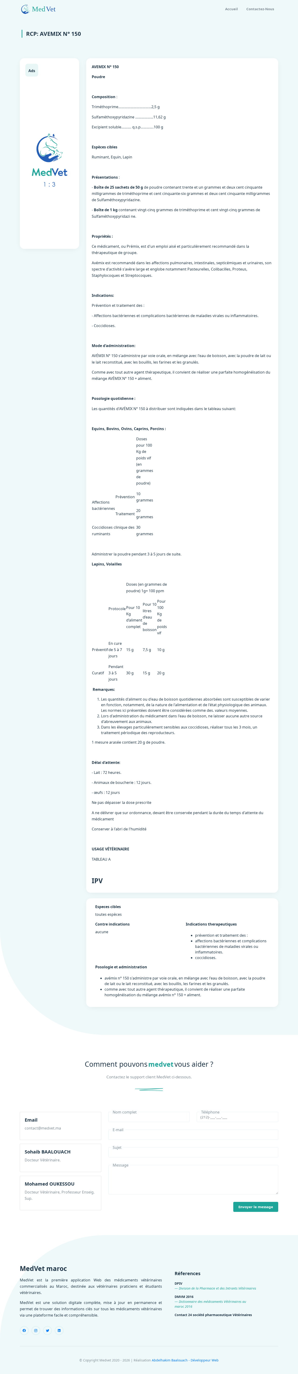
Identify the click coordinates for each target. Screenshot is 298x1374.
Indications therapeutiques (211, 924)
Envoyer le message (255, 1206)
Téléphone (210, 1112)
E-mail (118, 1129)
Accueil (231, 9)
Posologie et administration (121, 966)
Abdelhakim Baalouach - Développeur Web (185, 1360)
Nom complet (125, 1112)
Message (121, 1165)
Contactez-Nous (260, 9)
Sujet (117, 1147)
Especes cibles (108, 906)
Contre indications (112, 924)
